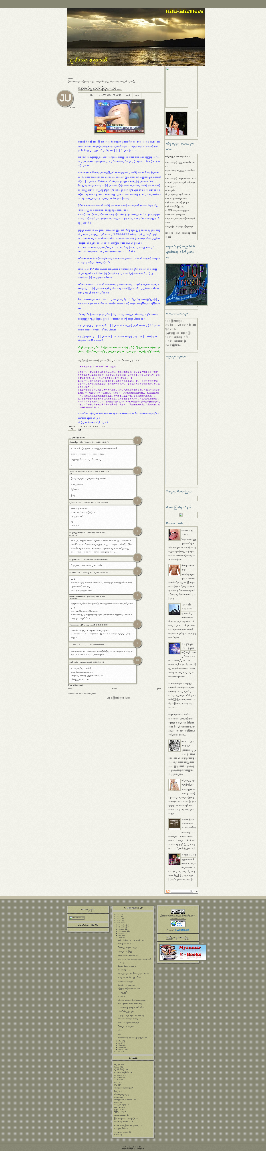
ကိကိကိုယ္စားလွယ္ (120, 1095)
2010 (119, 921)
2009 (119, 923)
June (121, 937)
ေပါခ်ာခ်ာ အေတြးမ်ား (121, 1073)
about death (118, 1107)
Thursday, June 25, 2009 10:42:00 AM (95, 573)
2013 (119, 914)
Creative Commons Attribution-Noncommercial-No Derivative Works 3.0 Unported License (178, 916)
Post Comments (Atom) (87, 694)
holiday (116, 1102)
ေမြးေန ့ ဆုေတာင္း (122, 1122)
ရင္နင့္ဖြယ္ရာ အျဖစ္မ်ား (120, 1105)
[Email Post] (79, 429)
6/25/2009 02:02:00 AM (111, 95)
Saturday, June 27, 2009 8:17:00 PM (92, 662)
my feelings (118, 1075)
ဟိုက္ (119, 1034)
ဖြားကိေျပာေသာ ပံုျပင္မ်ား (124, 1118)
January (122, 1049)
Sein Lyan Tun (75, 471)
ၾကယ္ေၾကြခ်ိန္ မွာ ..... (127, 951)
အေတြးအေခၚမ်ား (120, 1115)
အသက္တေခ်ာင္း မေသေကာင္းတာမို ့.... (131, 1004)
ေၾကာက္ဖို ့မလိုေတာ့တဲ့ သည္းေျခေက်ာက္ (188, 824)
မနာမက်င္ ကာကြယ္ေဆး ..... (100, 88)
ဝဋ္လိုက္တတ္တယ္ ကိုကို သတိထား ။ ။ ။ (129, 989)
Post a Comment (75, 685)
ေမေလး (72, 573)
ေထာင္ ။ (121, 996)
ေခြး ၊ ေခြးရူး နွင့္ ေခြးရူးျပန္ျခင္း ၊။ (132, 1038)
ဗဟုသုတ (117, 1064)
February (122, 1047)
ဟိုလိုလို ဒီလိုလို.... (120, 1069)
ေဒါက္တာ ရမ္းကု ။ (124, 944)
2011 (119, 918)
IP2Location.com (182, 930)
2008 (119, 1051)
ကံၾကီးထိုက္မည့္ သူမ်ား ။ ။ (127, 1011)
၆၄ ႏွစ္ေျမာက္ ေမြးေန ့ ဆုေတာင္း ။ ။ (134, 973)
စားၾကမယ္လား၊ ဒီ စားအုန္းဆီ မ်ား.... (130, 977)
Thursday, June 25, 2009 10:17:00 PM (91, 645)
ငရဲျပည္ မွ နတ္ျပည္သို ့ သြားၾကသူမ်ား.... (133, 1000)
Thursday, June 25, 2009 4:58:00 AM (96, 502)
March (121, 1045)
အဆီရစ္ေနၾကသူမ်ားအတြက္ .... (129, 1023)
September (123, 931)
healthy (116, 1067)
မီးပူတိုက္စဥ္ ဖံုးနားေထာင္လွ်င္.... (128, 947)
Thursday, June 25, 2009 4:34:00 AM (97, 442)
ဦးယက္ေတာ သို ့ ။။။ (126, 1026)
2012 (119, 916)
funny (116, 1082)
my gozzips (118, 1077)
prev (137, 95)
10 (137, 660)
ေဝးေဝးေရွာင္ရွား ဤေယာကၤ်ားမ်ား (130, 1007)
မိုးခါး (71, 662)
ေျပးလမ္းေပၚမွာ (125, 981)
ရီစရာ (116, 1091)
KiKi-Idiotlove (128, 1147)
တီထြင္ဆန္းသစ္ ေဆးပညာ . (123, 1100)
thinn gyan (118, 1097)
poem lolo (117, 1109)
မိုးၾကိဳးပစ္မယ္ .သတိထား (126, 985)
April (120, 1043)
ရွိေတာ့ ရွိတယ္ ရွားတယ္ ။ (127, 966)
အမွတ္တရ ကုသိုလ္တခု (188, 855)
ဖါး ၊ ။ (120, 1030)
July (120, 935)
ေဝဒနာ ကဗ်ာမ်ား (120, 1128)
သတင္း (117, 1079)
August (121, 933)
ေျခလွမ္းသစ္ (75, 533)
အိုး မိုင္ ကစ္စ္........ (124, 970)
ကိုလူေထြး (73, 442)
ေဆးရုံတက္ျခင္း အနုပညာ (180, 683)
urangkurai (140, 1148)
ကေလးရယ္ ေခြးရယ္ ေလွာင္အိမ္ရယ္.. (130, 1019)
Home (70, 79)
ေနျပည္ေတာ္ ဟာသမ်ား (178, 714)
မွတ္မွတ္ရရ (117, 1084)
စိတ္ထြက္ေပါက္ (119, 1111)
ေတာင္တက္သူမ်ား (123, 992)
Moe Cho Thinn (75, 596)
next (128, 95)
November (122, 927)
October (122, 929)
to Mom (116, 1135)
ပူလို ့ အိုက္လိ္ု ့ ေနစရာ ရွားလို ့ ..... (131, 940)
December (122, 925)
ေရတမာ (73, 559)
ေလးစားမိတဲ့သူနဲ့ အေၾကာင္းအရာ (126, 1125)
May (120, 1041)
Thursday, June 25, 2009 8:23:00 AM (95, 559)
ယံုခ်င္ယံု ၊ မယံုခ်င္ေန (122, 1088)
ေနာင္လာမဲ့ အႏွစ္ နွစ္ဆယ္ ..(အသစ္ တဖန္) (131, 1015)
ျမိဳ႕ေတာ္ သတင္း (121, 1132)
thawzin (72, 625)
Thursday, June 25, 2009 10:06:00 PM (95, 625)
